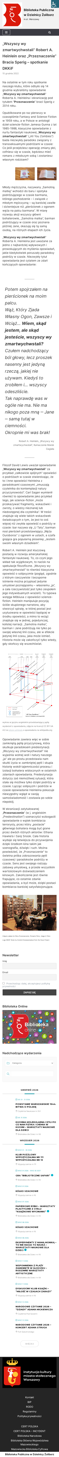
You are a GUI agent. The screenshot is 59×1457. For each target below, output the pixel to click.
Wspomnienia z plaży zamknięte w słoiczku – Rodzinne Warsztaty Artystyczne (31, 1269)
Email (5, 972)
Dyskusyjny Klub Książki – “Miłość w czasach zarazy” (34, 1290)
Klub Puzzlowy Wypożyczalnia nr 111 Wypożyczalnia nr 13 (29, 1157)
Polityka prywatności (29, 1416)
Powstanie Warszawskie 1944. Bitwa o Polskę (36, 1105)
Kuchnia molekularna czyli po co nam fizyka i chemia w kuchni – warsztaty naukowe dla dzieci (36, 1126)
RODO (29, 1406)
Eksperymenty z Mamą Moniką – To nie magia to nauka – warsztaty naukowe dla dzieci (36, 1246)
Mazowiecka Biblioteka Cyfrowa (29, 1449)
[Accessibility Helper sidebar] (55, 4)
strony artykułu (16, 730)
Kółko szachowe (27, 1191)
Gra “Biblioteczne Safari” (33, 1175)
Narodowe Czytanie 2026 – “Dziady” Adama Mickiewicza (34, 1308)
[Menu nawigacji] (6, 32)
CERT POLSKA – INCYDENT (29, 1431)
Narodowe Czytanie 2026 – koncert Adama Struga (33, 1326)
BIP (29, 1402)
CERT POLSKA (29, 1426)
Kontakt (29, 1397)
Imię (4, 961)
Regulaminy (29, 1411)
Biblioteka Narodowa (29, 1435)
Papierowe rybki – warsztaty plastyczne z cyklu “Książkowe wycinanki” (35, 1209)
